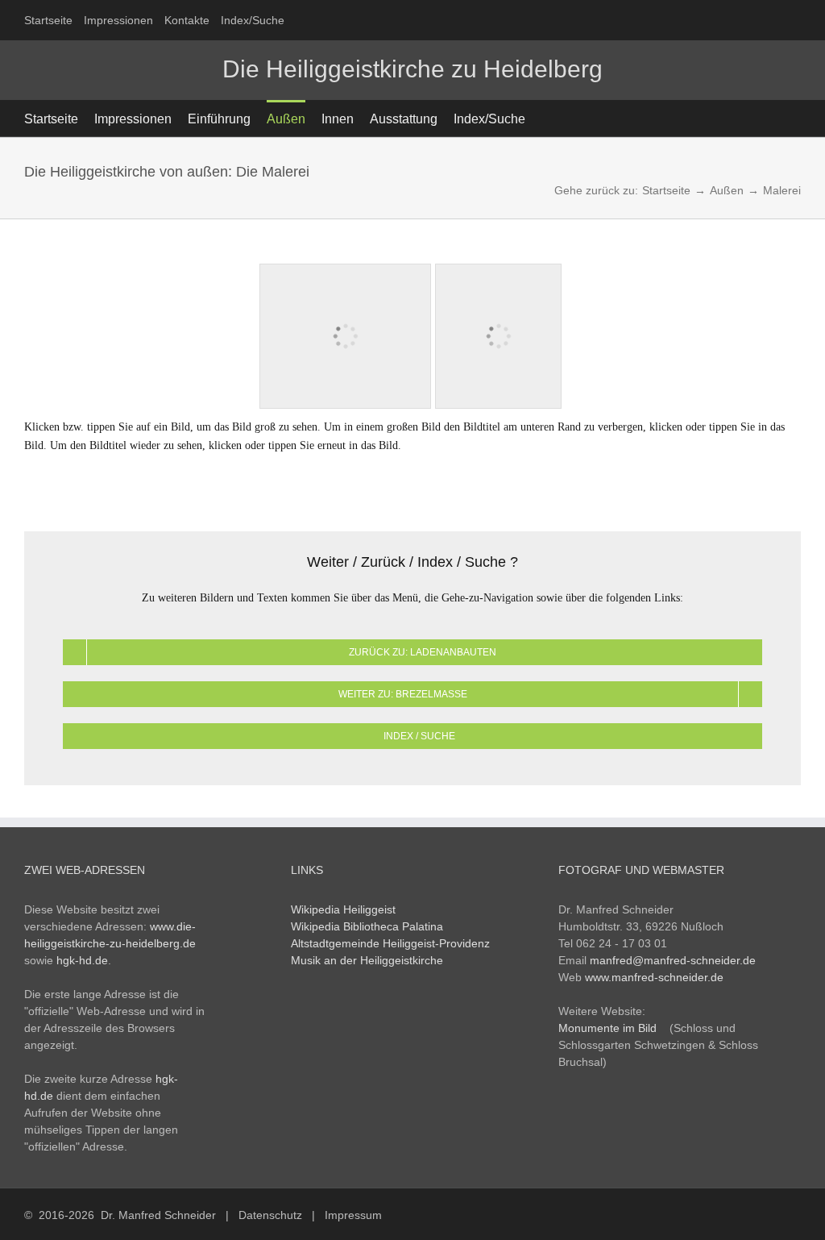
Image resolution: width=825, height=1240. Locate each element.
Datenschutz (270, 1215)
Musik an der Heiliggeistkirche (367, 960)
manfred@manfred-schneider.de (673, 960)
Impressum (353, 1215)
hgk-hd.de (82, 960)
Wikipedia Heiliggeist (343, 909)
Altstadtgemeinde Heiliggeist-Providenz (390, 943)
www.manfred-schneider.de (654, 977)
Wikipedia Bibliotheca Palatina (367, 926)
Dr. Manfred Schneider (158, 1215)
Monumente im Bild (607, 1028)
